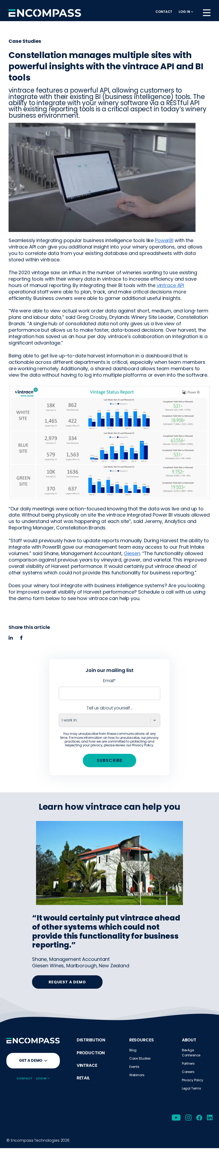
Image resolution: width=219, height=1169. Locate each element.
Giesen (132, 553)
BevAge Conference (191, 1052)
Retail (83, 1078)
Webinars (136, 1075)
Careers (188, 1071)
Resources (141, 1040)
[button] (186, 12)
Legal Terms (191, 1088)
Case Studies (140, 1058)
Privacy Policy (142, 745)
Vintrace (87, 1065)
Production (91, 1053)
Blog (132, 1050)
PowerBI (164, 240)
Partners (188, 1063)
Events (134, 1066)
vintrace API (170, 285)
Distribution (91, 1040)
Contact (163, 11)
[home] (45, 13)
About (189, 1040)
